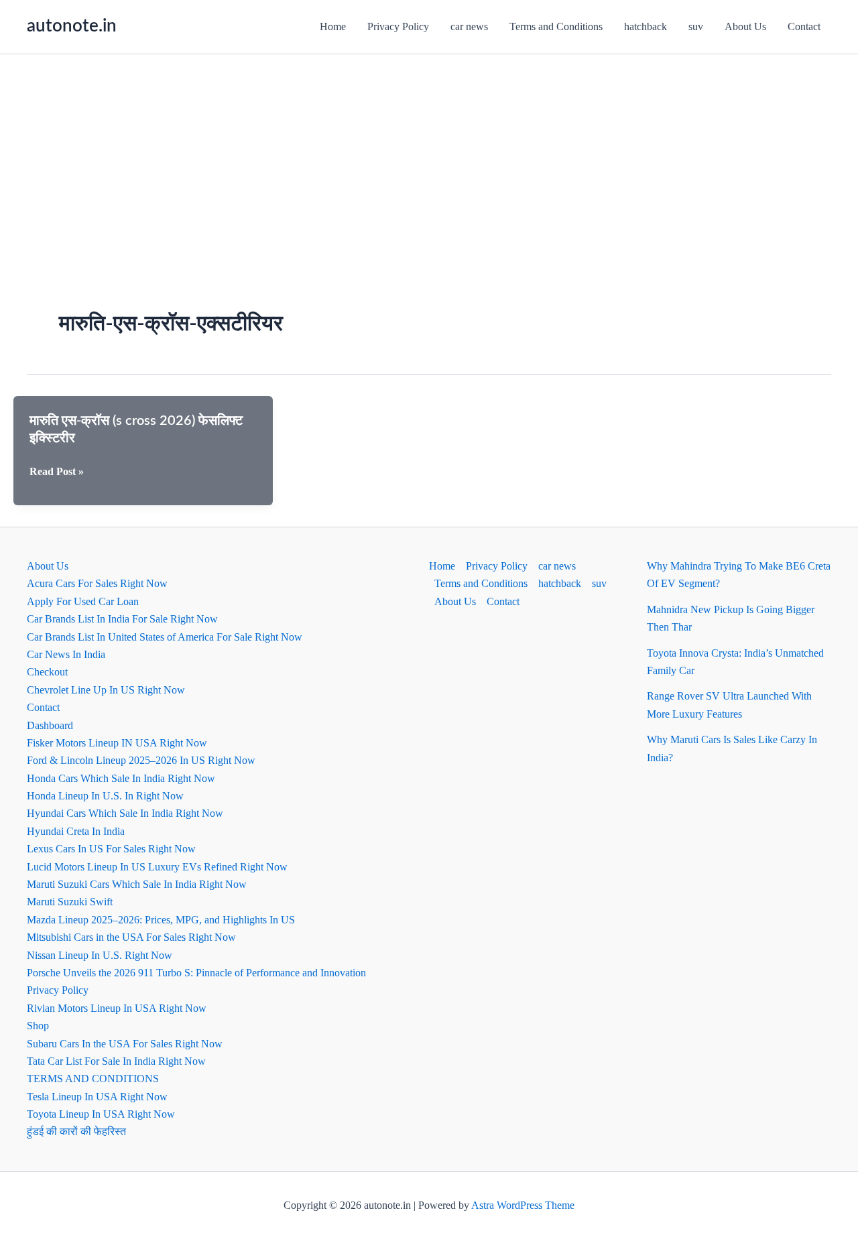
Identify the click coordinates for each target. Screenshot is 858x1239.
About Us (745, 26)
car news (469, 26)
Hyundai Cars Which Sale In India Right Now (125, 813)
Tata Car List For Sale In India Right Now (116, 1061)
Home (333, 26)
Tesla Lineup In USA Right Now (97, 1096)
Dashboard (50, 725)
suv (695, 26)
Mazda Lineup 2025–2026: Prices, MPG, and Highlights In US (161, 919)
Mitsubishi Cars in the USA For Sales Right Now (131, 937)
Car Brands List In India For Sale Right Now (122, 619)
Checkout (47, 671)
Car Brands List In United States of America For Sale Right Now (164, 637)
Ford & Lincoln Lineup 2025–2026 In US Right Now (141, 760)
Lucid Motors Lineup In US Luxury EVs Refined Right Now (157, 866)
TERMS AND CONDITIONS (93, 1078)
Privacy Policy (398, 26)
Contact (804, 26)
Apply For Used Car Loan (83, 601)
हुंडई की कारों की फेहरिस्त (76, 1131)
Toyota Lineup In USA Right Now (101, 1114)
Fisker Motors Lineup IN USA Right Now (117, 742)
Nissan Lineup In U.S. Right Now (99, 955)
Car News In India (66, 654)
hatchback (645, 26)
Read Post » (56, 472)
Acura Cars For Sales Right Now (97, 583)
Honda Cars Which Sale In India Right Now (121, 778)
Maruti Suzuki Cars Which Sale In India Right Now (137, 884)
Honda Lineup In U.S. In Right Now (105, 795)
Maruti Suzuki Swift (70, 901)
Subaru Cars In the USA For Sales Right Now (125, 1043)
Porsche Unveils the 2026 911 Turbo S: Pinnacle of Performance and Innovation (196, 972)
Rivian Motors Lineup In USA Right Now (116, 1008)
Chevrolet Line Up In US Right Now (106, 690)
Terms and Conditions (556, 26)
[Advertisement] (429, 155)
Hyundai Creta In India (76, 831)
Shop (38, 1025)
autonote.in (72, 26)
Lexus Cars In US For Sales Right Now (111, 848)
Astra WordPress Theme (522, 1205)
